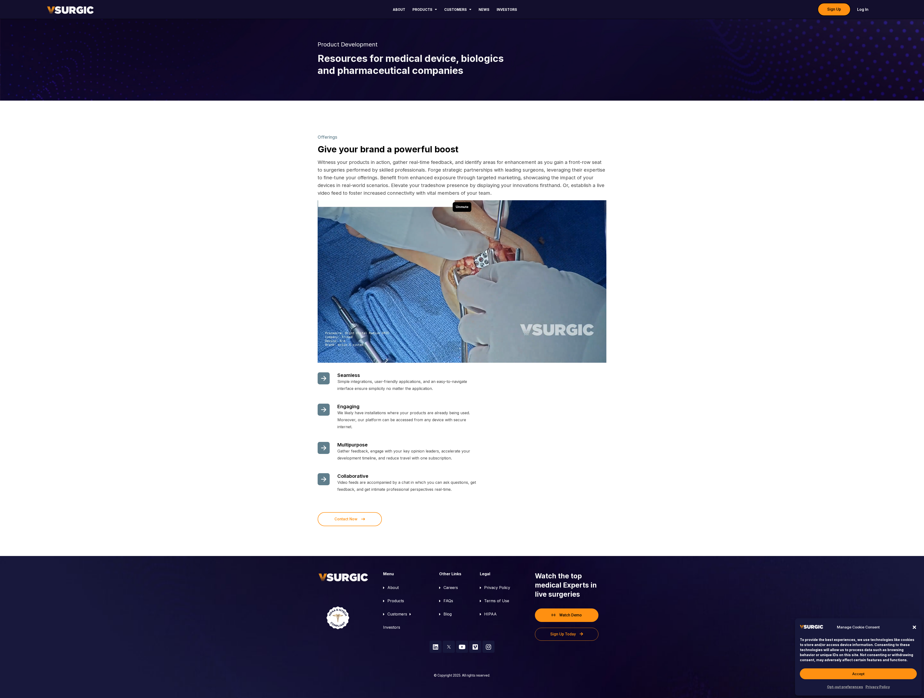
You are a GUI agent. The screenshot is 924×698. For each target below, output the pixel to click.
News (484, 9)
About (399, 9)
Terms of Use (496, 600)
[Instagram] (488, 647)
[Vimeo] (475, 647)
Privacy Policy (878, 687)
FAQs (448, 600)
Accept (858, 674)
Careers (450, 587)
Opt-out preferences (845, 687)
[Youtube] (462, 647)
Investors (507, 9)
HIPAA (490, 614)
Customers (455, 9)
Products (422, 9)
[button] (914, 627)
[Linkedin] (436, 647)
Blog (447, 614)
